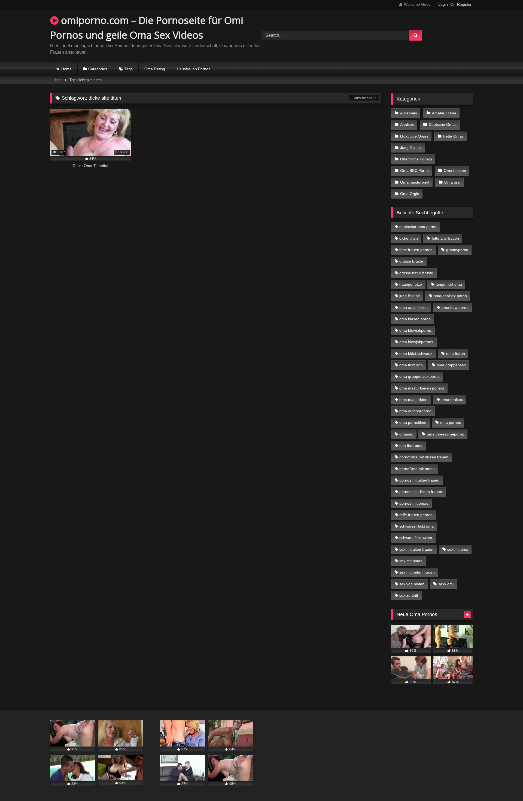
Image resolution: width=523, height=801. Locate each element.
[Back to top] (506, 784)
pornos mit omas (413, 503)
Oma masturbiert (414, 182)
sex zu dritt (408, 595)
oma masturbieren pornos (421, 388)
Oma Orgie (409, 193)
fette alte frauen (445, 238)
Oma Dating (154, 69)
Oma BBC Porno (414, 170)
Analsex (407, 124)
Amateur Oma (444, 113)
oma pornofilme (412, 422)
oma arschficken (413, 307)
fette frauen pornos (415, 250)
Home (66, 69)
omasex (406, 434)
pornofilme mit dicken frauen (423, 457)
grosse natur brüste (416, 273)
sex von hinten (411, 584)
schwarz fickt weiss (415, 537)
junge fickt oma (449, 284)
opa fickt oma (410, 445)
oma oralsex (452, 399)
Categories (97, 69)
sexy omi (446, 584)
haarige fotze (410, 284)
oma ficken (455, 353)
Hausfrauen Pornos (193, 69)
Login (443, 4)
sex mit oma (457, 549)
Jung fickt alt (411, 147)
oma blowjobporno (415, 330)
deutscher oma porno (417, 226)
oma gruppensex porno (419, 376)
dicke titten (408, 238)
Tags (128, 69)
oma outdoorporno (415, 411)
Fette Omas (453, 136)
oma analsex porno (450, 296)
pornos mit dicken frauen (420, 491)
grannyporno (457, 250)
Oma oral (452, 182)
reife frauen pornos (415, 515)
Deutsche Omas (443, 124)
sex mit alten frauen (416, 549)
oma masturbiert (413, 399)
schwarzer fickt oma (416, 526)
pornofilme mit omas (416, 469)
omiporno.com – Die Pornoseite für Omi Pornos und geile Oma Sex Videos (146, 28)
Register (464, 4)
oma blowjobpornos (416, 342)
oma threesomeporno (445, 434)
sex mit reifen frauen (417, 572)
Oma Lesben (455, 170)
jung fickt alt (409, 296)
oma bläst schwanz (415, 353)
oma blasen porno (415, 319)
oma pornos (450, 422)
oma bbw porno (455, 307)
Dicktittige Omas (414, 136)
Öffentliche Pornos (416, 159)
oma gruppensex (451, 365)
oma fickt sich (411, 365)
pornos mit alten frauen (419, 480)
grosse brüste (411, 261)
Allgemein (408, 113)
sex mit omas (410, 561)
